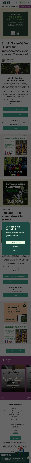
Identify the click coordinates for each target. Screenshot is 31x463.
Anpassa (15, 246)
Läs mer (12, 236)
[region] (15, 231)
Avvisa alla (15, 250)
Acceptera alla (16, 242)
